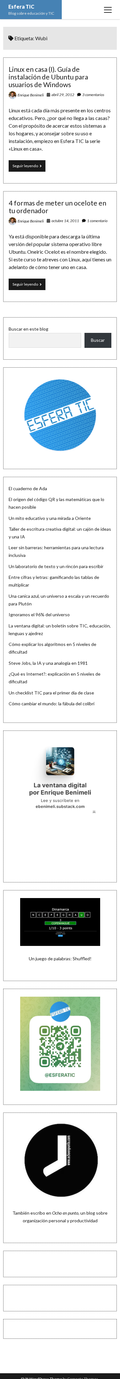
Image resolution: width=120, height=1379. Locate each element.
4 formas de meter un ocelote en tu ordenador (57, 206)
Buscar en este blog (28, 329)
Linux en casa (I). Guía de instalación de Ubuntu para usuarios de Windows (48, 76)
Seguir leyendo (28, 167)
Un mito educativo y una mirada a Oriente (50, 518)
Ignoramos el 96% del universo (39, 614)
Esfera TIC (21, 7)
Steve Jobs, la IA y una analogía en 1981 (48, 663)
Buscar (98, 340)
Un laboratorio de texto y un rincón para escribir (56, 566)
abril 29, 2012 (63, 94)
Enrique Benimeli (31, 95)
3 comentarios (93, 94)
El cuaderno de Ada (28, 488)
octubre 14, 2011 (65, 220)
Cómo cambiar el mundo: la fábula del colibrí (51, 703)
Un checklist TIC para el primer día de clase (51, 692)
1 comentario (97, 220)
